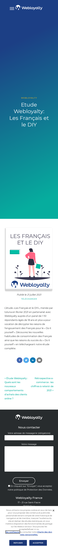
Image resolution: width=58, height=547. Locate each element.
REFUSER (18, 543)
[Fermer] (53, 510)
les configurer (13, 532)
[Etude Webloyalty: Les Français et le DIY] (29, 259)
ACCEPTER (38, 543)
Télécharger (29, 299)
